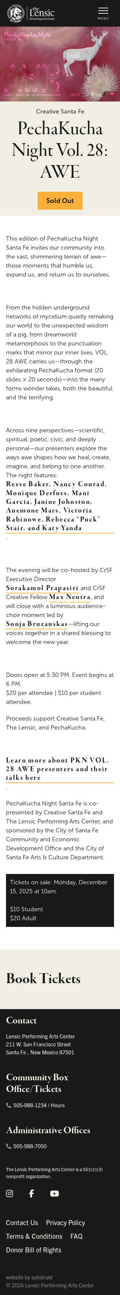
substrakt (42, 1277)
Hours (58, 1105)
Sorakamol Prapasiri (42, 588)
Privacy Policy (65, 1222)
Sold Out (60, 200)
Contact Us (22, 1222)
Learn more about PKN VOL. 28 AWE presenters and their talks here (57, 769)
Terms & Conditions (34, 1236)
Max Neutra (70, 597)
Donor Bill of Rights (33, 1249)
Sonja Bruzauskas (37, 624)
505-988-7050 (30, 1146)
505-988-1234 (30, 1105)
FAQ (76, 1236)
